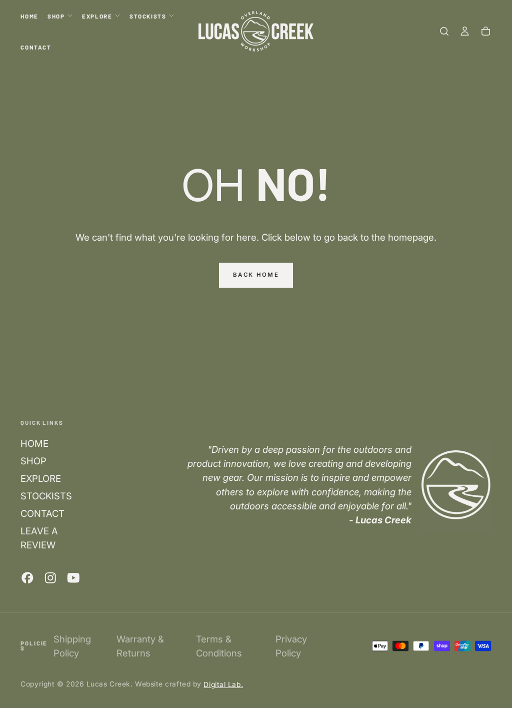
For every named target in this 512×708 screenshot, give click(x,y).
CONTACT (35, 47)
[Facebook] (27, 578)
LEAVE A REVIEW (39, 537)
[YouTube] (73, 578)
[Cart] (486, 32)
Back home (256, 274)
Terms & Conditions (219, 645)
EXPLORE (97, 16)
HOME (29, 16)
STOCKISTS (148, 16)
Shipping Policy (72, 645)
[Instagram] (51, 578)
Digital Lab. (223, 684)
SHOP (56, 16)
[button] (444, 32)
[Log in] (464, 32)
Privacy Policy (291, 645)
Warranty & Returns (140, 645)
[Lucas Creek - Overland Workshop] (456, 484)
